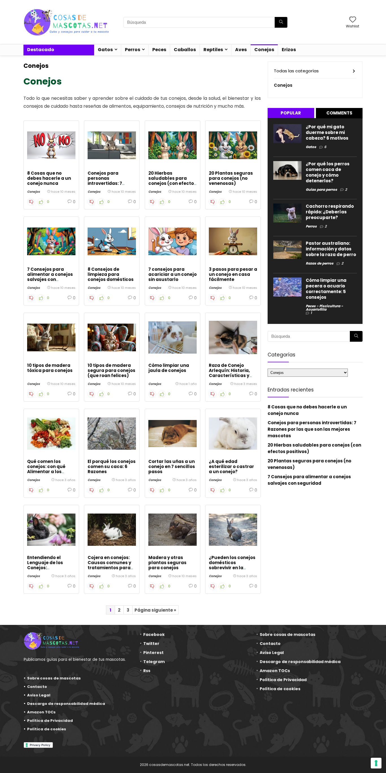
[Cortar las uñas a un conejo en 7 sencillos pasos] (172, 433)
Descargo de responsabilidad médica (66, 703)
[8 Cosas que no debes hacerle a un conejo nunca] (51, 145)
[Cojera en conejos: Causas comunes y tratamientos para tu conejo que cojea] (112, 529)
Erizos (289, 49)
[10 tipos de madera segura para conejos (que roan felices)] (112, 337)
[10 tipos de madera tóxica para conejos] (51, 337)
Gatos (105, 49)
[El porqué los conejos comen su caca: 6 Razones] (112, 433)
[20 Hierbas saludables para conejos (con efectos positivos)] (172, 145)
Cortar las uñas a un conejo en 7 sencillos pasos (171, 466)
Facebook (154, 634)
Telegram (154, 661)
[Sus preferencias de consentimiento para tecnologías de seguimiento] (376, 763)
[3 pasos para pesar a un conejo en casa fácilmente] (233, 241)
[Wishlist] (352, 20)
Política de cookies (46, 729)
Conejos (264, 49)
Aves (241, 49)
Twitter (151, 643)
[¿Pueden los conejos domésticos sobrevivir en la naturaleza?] (233, 529)
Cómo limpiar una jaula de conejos (168, 367)
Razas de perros (319, 263)
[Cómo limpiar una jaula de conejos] (172, 337)
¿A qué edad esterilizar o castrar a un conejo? (231, 466)
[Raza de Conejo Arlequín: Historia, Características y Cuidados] (233, 337)
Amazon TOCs (41, 712)
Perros (132, 49)
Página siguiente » (155, 610)
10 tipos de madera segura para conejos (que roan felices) (111, 370)
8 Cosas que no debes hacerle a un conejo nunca (49, 178)
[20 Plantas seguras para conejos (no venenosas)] (233, 145)
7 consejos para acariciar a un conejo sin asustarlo (172, 274)
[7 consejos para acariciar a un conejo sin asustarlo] (172, 241)
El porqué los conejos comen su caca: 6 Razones (112, 466)
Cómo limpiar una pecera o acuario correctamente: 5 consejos (326, 288)
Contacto (37, 686)
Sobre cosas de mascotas (54, 678)
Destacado (40, 49)
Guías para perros (321, 189)
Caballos (185, 49)
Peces (159, 49)
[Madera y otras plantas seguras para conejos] (172, 529)
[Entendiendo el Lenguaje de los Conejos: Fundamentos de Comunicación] (51, 529)
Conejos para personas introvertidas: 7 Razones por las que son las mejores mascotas (110, 186)
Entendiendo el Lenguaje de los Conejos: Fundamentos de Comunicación (46, 568)
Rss (146, 671)
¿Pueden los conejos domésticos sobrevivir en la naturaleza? (232, 565)
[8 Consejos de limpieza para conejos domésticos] (112, 241)
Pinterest (153, 652)
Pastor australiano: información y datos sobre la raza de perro (331, 248)
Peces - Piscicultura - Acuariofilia (324, 308)
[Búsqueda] (281, 22)
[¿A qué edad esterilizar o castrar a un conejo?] (233, 433)
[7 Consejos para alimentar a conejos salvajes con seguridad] (51, 241)
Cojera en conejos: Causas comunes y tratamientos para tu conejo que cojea (110, 565)
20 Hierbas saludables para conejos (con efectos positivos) (172, 180)
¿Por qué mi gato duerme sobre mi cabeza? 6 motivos (327, 132)
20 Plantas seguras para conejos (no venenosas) (231, 178)
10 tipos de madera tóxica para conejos (50, 367)
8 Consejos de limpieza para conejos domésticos (111, 274)
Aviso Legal (38, 695)
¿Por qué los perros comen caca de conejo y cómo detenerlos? (328, 172)
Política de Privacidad (50, 720)
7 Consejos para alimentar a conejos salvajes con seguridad (50, 276)
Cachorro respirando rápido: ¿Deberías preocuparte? (330, 211)
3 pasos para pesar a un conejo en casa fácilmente (233, 274)
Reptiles (213, 49)
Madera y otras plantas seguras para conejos (167, 563)
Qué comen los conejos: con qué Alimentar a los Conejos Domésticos (50, 469)
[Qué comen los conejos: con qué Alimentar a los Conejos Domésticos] (51, 433)
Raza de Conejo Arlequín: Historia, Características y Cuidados (229, 373)
